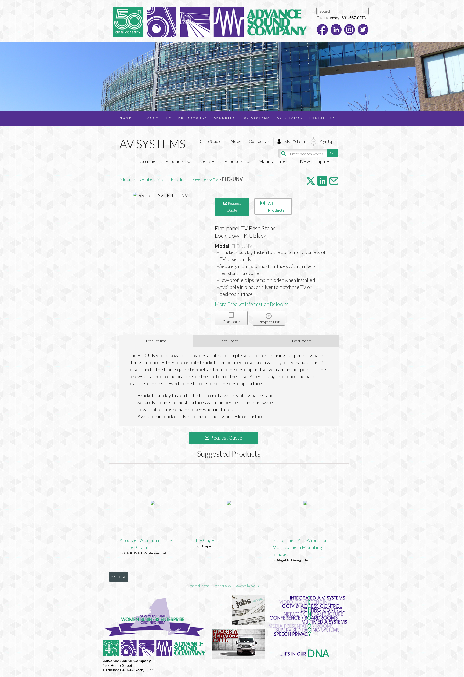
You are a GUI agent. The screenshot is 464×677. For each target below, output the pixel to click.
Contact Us (259, 141)
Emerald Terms (198, 586)
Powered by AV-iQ (246, 586)
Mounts (127, 179)
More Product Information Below (249, 304)
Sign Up (327, 141)
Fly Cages (206, 540)
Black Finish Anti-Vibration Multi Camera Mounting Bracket (300, 547)
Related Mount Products (164, 179)
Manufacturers (274, 161)
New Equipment (316, 161)
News (236, 141)
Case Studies (211, 141)
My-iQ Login (295, 141)
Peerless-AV (205, 179)
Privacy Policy (221, 586)
